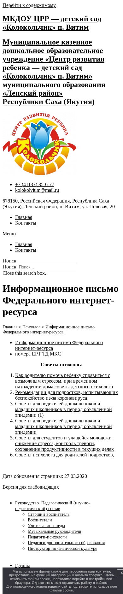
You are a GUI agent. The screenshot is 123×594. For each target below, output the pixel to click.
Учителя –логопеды (46, 525)
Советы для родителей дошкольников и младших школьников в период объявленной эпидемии (63, 426)
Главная (23, 217)
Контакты (25, 223)
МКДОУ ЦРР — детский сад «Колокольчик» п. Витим (52, 23)
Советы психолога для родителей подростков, (64, 454)
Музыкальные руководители (54, 531)
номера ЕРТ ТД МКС (38, 353)
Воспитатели (40, 520)
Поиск (9, 266)
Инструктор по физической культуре (62, 548)
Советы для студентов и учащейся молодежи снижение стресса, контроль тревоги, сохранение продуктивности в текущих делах (64, 443)
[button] (61, 234)
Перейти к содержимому (29, 5)
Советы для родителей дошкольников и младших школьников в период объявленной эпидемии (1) (63, 409)
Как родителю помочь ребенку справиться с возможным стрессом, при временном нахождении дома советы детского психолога (64, 381)
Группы (22, 565)
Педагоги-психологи (47, 537)
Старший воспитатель (48, 514)
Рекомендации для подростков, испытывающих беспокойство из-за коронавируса (66, 395)
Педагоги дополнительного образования (66, 542)
